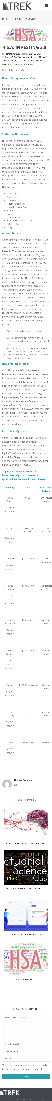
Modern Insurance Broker (26, 934)
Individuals (22, 60)
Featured (8, 57)
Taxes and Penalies (10, 64)
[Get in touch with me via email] (15, 784)
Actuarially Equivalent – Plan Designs (27, 888)
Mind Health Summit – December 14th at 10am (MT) (27, 843)
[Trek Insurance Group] (10, 1092)
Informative (33, 60)
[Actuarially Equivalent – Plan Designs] (26, 867)
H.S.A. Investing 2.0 (26, 979)
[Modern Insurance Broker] (26, 913)
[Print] (24, 70)
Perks (42, 60)
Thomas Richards (12, 53)
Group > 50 (35, 57)
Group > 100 (23, 57)
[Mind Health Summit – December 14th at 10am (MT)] (26, 822)
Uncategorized (26, 64)
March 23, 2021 (34, 53)
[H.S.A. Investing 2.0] (26, 958)
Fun (15, 57)
